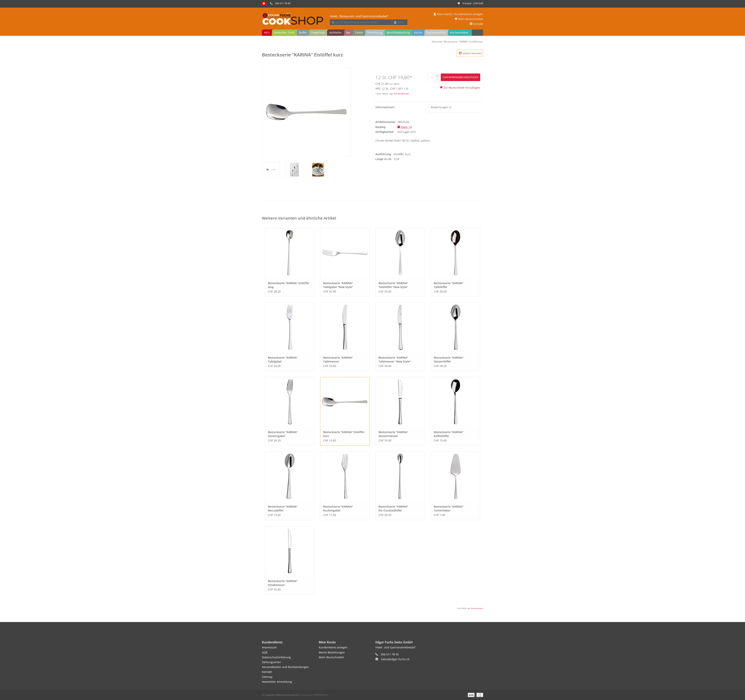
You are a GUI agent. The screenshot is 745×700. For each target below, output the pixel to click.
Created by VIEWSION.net (314, 695)
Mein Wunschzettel (470, 19)
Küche (418, 32)
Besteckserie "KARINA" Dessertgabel (283, 434)
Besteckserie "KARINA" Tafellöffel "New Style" (393, 285)
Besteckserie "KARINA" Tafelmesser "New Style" (395, 359)
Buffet (303, 32)
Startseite (437, 41)
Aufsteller (335, 32)
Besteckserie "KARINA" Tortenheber (448, 508)
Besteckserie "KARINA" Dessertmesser (393, 434)
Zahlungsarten (271, 662)
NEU (267, 32)
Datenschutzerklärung (276, 657)
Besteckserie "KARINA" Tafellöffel (448, 285)
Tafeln (359, 32)
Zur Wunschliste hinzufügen (461, 87)
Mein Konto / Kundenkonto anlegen (459, 14)
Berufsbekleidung (398, 32)
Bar (348, 32)
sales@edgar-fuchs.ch (395, 659)
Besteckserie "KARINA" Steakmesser (283, 583)
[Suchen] (332, 22)
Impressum (269, 647)
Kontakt (477, 24)
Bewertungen (441, 107)
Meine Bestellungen (332, 652)
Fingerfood (318, 32)
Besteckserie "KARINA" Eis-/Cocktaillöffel (393, 508)
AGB (264, 652)
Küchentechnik (436, 32)
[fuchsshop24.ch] (372, 19)
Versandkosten (401, 93)
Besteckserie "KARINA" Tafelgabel (283, 359)
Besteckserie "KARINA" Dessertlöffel (448, 359)
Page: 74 (406, 127)
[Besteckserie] (289, 252)
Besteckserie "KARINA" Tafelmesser (338, 359)
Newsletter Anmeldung (277, 682)
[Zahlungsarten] (470, 694)
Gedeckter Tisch (284, 32)
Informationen (385, 107)
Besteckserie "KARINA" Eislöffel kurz (463, 41)
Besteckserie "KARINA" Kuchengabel (338, 508)
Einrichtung (374, 32)
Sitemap (267, 677)
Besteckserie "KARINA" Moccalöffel (283, 508)
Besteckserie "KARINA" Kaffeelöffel (448, 434)
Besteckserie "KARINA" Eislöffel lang (288, 285)
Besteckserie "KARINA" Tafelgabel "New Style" (338, 285)
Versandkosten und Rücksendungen (285, 667)
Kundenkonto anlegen (333, 647)
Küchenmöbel (459, 32)
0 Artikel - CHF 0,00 (472, 3)
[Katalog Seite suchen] (394, 22)
